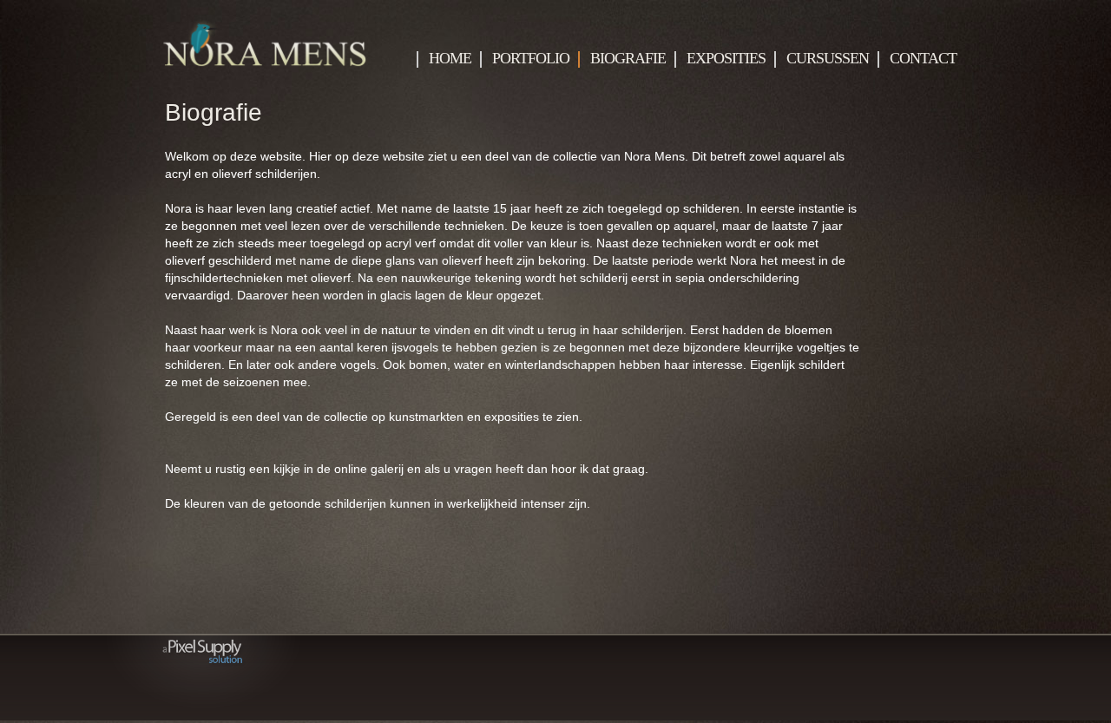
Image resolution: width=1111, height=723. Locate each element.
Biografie (628, 59)
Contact (923, 59)
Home (450, 59)
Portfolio (530, 59)
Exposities (726, 59)
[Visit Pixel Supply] (208, 717)
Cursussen (827, 59)
